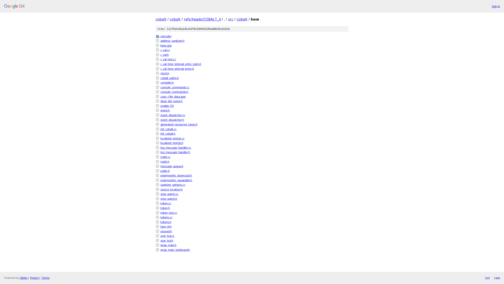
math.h (164, 161)
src (230, 19)
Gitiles (24, 278)
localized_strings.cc (172, 138)
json (497, 277)
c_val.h (164, 55)
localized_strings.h (171, 143)
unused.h (166, 231)
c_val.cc (165, 50)
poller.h (165, 171)
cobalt (161, 19)
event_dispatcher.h (172, 120)
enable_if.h (167, 106)
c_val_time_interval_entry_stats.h (180, 64)
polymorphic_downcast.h (176, 175)
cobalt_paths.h (169, 78)
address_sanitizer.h (172, 41)
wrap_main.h (168, 245)
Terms (45, 278)
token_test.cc (168, 213)
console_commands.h (174, 92)
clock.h (164, 73)
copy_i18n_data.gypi (173, 96)
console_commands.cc (174, 87)
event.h (165, 110)
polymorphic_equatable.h (176, 180)
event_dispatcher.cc (172, 115)
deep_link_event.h (171, 101)
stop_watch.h (168, 199)
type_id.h (165, 226)
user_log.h (166, 240)
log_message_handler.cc (175, 147)
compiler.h (167, 82)
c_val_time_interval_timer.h (177, 69)
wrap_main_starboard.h (175, 250)
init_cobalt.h (167, 133)
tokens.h (165, 222)
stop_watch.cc (169, 194)
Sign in (496, 6)
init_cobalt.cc (168, 129)
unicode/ (165, 36)
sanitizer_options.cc (172, 185)
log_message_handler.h (175, 152)
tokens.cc (166, 217)
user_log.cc (167, 236)
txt (487, 277)
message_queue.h (171, 166)
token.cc (165, 203)
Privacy (34, 278)
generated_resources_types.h (178, 124)
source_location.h (171, 189)
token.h (165, 208)
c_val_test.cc (168, 59)
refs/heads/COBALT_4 (202, 19)
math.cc (165, 157)
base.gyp (166, 45)
